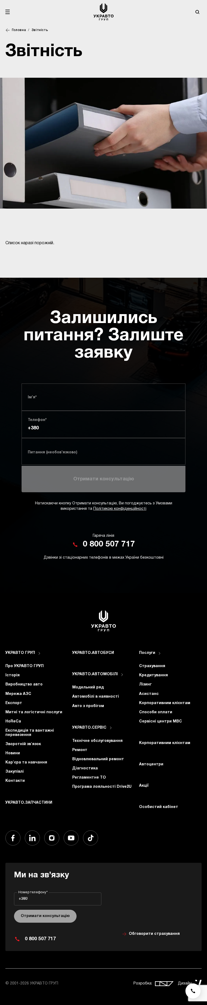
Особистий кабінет (158, 807)
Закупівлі (14, 771)
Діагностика (85, 768)
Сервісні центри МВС (160, 721)
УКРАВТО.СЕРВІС (89, 727)
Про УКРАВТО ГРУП (24, 666)
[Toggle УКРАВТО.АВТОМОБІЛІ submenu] (122, 675)
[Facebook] (12, 838)
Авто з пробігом (88, 706)
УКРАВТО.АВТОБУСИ (93, 653)
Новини (12, 753)
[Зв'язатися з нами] (193, 991)
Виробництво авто (24, 684)
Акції (144, 785)
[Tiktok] (90, 838)
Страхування (152, 666)
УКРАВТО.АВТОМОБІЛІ (95, 674)
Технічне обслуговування (97, 741)
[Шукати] (197, 12)
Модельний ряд (88, 687)
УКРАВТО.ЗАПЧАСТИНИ (28, 802)
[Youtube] (71, 838)
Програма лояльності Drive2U (102, 787)
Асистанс (149, 694)
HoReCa (13, 721)
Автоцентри (151, 764)
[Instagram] (51, 838)
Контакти (15, 781)
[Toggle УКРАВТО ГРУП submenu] (39, 653)
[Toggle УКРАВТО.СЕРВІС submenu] (111, 728)
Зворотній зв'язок (23, 744)
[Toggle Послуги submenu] (159, 653)
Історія (12, 675)
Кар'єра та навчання (26, 762)
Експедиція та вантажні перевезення (29, 733)
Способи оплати (155, 712)
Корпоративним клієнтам (164, 703)
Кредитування (153, 675)
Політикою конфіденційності (119, 509)
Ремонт (79, 750)
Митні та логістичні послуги (33, 712)
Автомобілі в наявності (95, 696)
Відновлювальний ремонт (98, 759)
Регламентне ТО (89, 777)
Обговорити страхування (154, 934)
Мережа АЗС (18, 694)
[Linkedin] (32, 838)
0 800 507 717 (109, 544)
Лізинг (145, 684)
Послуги (147, 653)
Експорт (13, 703)
